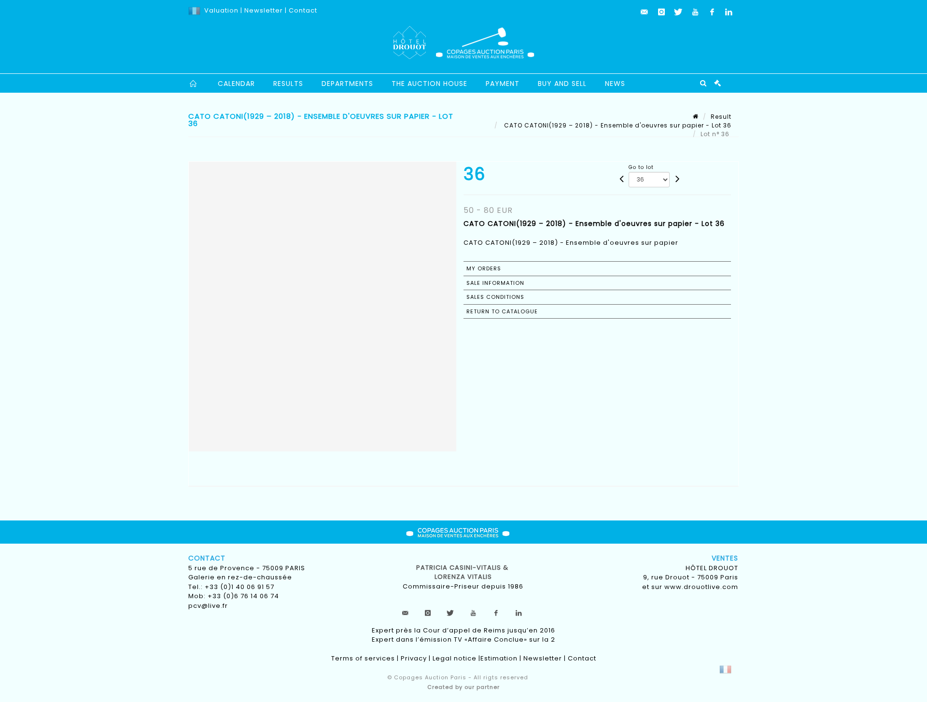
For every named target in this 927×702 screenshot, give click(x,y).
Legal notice (455, 658)
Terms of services (363, 658)
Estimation (499, 658)
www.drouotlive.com (701, 586)
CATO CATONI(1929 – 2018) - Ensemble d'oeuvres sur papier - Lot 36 (616, 125)
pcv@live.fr (208, 605)
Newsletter (262, 10)
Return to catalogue (502, 311)
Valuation (221, 10)
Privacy (414, 658)
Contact (303, 10)
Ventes (725, 558)
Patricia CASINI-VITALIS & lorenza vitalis (463, 572)
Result (721, 116)
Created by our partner (463, 687)
